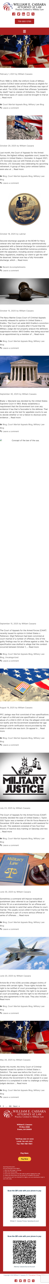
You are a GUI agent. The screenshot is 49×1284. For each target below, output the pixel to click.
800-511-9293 (28, 1139)
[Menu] (24, 31)
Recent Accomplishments (14, 267)
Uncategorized (11, 657)
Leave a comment (11, 108)
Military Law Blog (36, 104)
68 (10, 1106)
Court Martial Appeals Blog (15, 104)
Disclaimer (32, 1275)
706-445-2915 (27, 1141)
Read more (7, 97)
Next (16, 1106)
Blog (5, 176)
